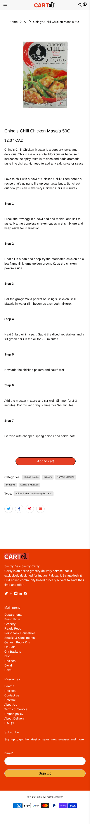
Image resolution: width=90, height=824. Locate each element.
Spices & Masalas (29, 484)
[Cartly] (45, 5)
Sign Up (45, 773)
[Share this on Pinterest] (30, 509)
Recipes (10, 661)
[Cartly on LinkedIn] (20, 594)
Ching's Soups (31, 477)
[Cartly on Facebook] (11, 594)
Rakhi (8, 670)
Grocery (47, 477)
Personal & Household (19, 633)
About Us (10, 704)
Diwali (8, 665)
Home (13, 21)
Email (8, 753)
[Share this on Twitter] (8, 509)
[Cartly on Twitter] (6, 594)
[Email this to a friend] (40, 509)
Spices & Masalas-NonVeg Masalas (33, 493)
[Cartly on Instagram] (16, 594)
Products (10, 484)
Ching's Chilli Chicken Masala (24, 149)
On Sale (10, 647)
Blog (7, 656)
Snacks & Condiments (19, 637)
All (25, 21)
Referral (10, 700)
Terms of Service (16, 709)
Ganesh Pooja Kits (17, 642)
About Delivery (14, 718)
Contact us (11, 695)
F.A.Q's (9, 723)
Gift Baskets (12, 651)
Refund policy (13, 714)
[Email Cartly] (25, 594)
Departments (13, 614)
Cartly (38, 796)
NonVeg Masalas (65, 477)
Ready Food (12, 628)
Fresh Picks (12, 619)
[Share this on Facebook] (19, 509)
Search (9, 686)
